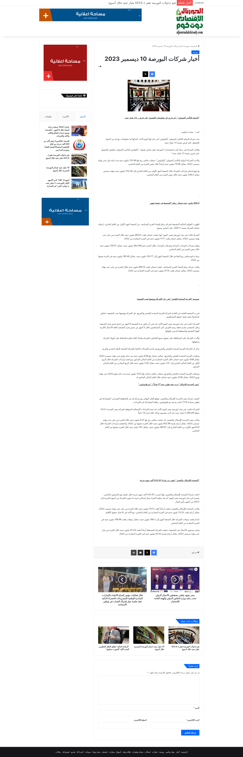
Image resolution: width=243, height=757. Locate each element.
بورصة (186, 46)
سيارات (112, 752)
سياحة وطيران (137, 752)
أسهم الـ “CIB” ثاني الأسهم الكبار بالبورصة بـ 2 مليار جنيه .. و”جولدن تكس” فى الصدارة (56, 183)
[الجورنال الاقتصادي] (190, 21)
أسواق (118, 752)
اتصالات (148, 752)
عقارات (155, 752)
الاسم (196, 708)
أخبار (178, 752)
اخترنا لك (80, 752)
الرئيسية (194, 46)
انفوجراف (66, 752)
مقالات (58, 752)
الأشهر (83, 116)
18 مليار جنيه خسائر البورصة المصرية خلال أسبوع (146, 2)
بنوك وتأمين (170, 752)
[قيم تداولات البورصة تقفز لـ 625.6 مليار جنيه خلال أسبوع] (183, 635)
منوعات (88, 752)
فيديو (73, 752)
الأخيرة (66, 116)
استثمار (105, 752)
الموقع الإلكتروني (140, 720)
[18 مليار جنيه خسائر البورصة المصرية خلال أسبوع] (148, 635)
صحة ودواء (96, 752)
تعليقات (48, 116)
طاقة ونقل (127, 752)
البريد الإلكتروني (192, 720)
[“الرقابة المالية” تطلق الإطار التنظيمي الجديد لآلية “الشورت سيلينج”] (113, 635)
